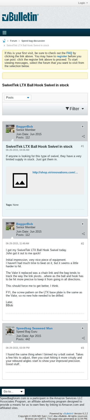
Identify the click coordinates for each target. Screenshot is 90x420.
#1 (82, 146)
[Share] (83, 136)
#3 (82, 347)
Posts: (20, 137)
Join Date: (22, 134)
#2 (82, 243)
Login (81, 3)
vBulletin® (68, 413)
